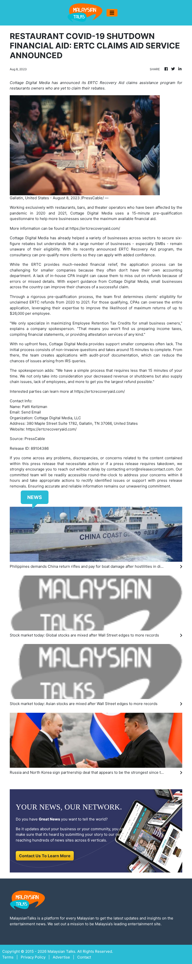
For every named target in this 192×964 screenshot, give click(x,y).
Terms (8, 957)
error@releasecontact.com (150, 469)
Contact (84, 957)
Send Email (31, 412)
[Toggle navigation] (112, 12)
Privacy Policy (33, 957)
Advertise (61, 957)
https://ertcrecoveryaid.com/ (95, 228)
